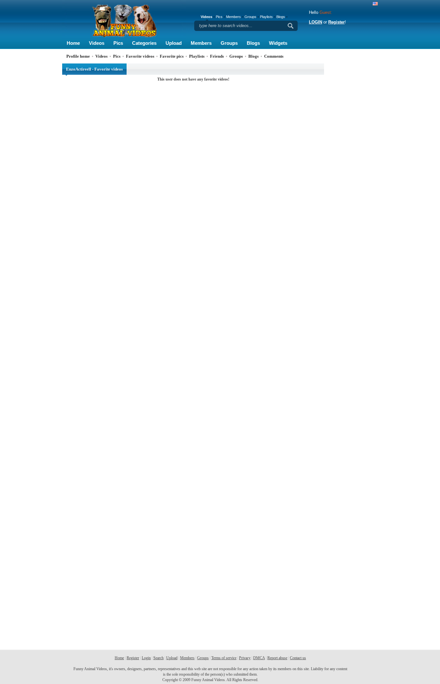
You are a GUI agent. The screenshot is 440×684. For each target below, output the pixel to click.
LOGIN (315, 22)
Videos (96, 43)
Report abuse (277, 658)
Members (201, 43)
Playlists (266, 17)
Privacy (245, 658)
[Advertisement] (352, 160)
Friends (217, 56)
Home (73, 43)
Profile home (78, 56)
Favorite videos (140, 56)
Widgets (278, 43)
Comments (273, 56)
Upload (174, 43)
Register (336, 22)
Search (158, 658)
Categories (144, 43)
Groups (229, 43)
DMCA (259, 658)
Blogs (253, 43)
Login (146, 658)
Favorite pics (172, 56)
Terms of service (223, 658)
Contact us (298, 658)
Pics (118, 43)
